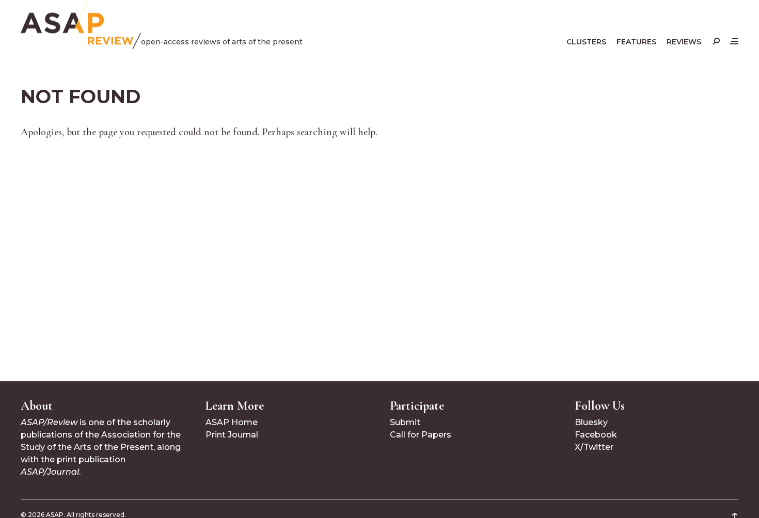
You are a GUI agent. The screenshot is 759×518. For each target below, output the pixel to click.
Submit (405, 422)
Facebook (596, 435)
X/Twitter (594, 447)
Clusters (586, 41)
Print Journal (231, 435)
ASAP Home (231, 422)
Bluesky (591, 422)
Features (636, 41)
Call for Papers (420, 435)
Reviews (684, 41)
